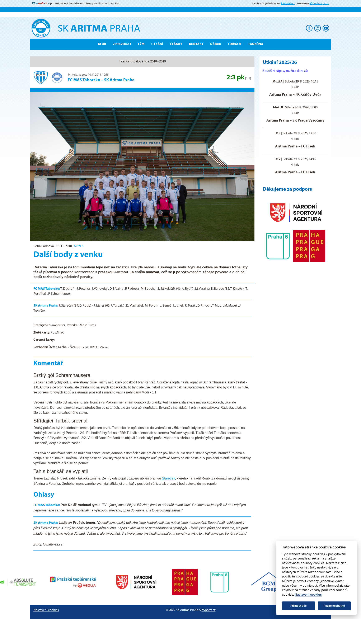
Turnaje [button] (235, 44)
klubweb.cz (288, 3)
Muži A (79, 246)
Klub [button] (102, 44)
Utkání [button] (157, 44)
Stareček (168, 478)
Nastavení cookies (46, 610)
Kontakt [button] (196, 44)
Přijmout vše (298, 605)
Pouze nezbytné (334, 605)
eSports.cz (209, 610)
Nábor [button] (215, 44)
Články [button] (176, 44)
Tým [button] (141, 44)
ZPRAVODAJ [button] (122, 44)
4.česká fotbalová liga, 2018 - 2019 (142, 61)
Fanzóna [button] (255, 44)
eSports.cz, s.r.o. (319, 3)
